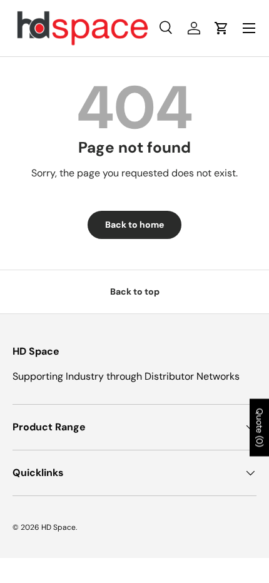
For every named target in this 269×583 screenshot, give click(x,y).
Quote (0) (259, 427)
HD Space (58, 527)
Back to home (134, 224)
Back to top (135, 291)
